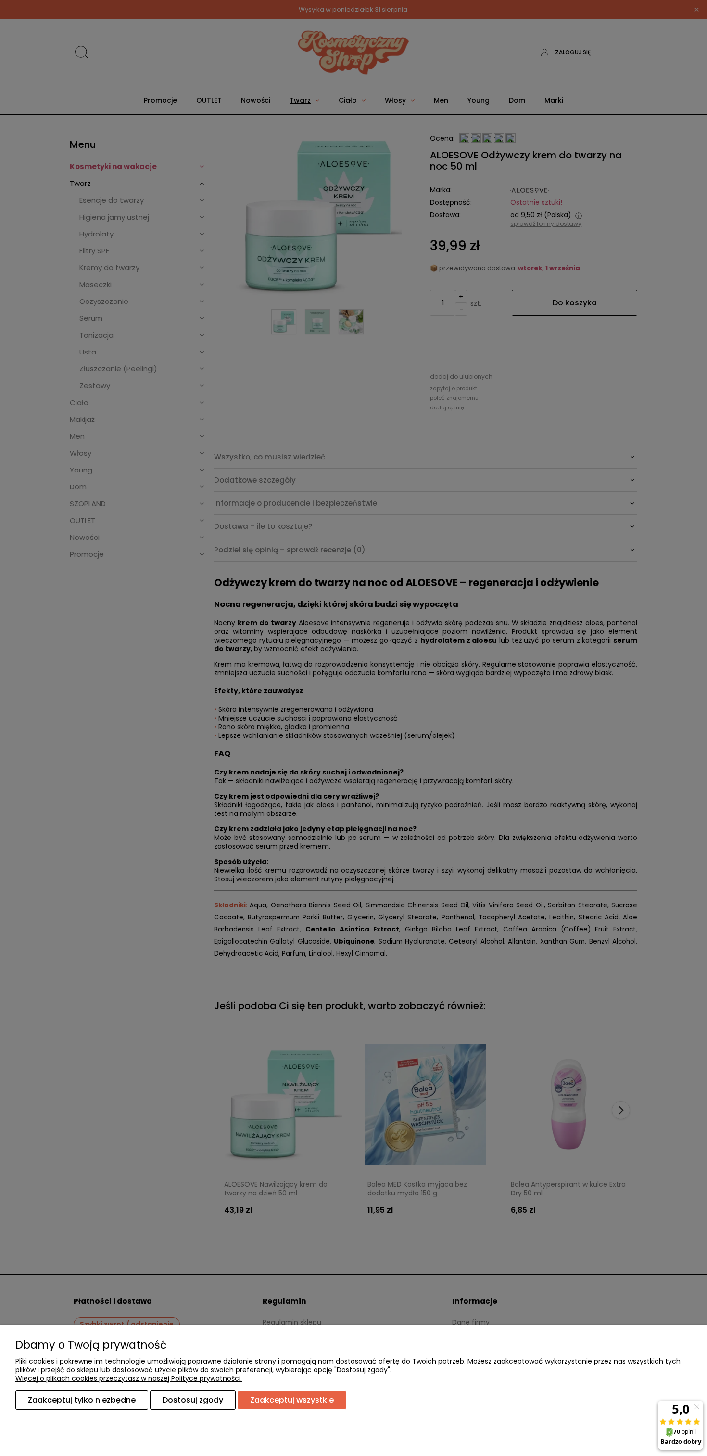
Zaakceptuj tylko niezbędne (82, 1399)
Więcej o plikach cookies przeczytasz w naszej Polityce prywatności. (128, 1378)
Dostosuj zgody (193, 1399)
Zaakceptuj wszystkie (292, 1399)
